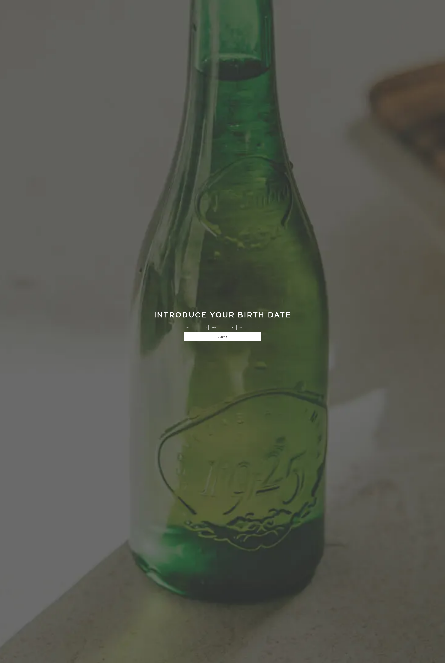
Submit (222, 336)
